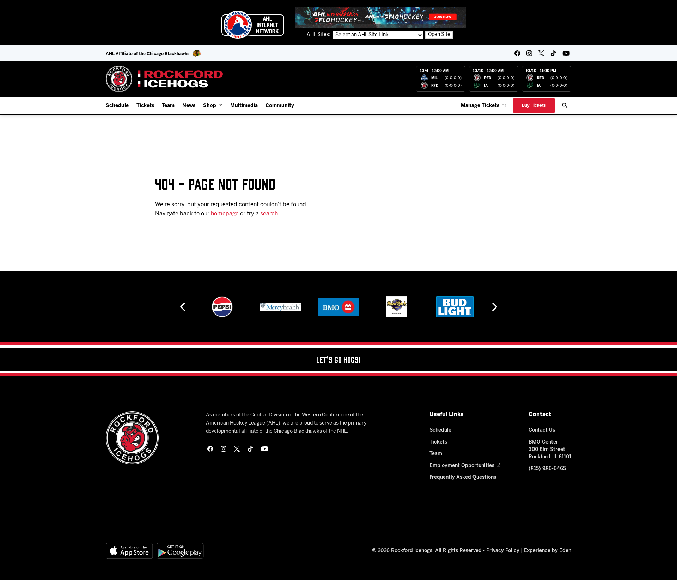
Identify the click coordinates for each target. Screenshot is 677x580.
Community (280, 106)
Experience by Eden (547, 551)
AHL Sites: (319, 34)
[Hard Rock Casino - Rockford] (396, 306)
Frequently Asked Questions (462, 477)
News (188, 106)
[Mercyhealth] (280, 306)
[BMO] (338, 306)
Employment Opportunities (461, 466)
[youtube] (566, 53)
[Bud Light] (455, 306)
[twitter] (541, 53)
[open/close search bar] (565, 105)
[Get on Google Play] (180, 551)
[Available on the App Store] (129, 551)
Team (168, 106)
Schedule (117, 106)
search (269, 213)
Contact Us (542, 430)
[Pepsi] (222, 306)
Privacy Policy (502, 551)
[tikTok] (553, 53)
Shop (209, 106)
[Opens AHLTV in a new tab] (380, 17)
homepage (225, 213)
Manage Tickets (480, 106)
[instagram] (529, 53)
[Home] (164, 79)
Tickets (145, 106)
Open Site (439, 34)
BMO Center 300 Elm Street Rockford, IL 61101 (550, 449)
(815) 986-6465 (547, 468)
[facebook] (517, 53)
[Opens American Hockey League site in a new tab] (253, 24)
